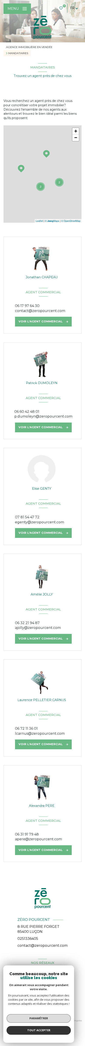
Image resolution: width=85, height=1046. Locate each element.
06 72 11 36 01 (26, 728)
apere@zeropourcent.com (38, 839)
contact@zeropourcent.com (40, 311)
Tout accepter (38, 1030)
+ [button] (75, 131)
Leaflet (39, 220)
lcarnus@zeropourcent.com (40, 733)
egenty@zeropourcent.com (39, 522)
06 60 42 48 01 (26, 411)
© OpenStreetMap (70, 220)
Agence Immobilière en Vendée (29, 47)
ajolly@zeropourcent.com (38, 628)
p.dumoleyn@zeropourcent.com (43, 416)
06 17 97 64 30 (27, 306)
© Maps (52, 220)
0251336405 (27, 939)
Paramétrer (38, 1018)
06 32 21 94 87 (27, 623)
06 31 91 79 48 (27, 834)
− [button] (75, 137)
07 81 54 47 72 (27, 517)
